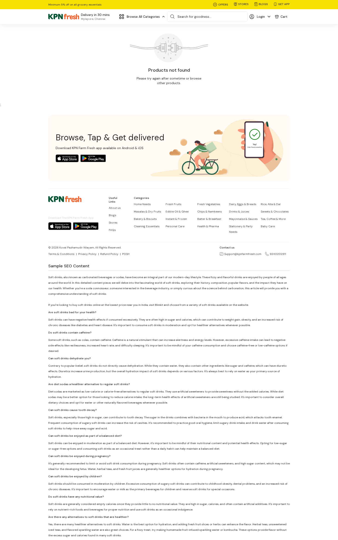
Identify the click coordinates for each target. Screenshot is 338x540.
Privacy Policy (87, 254)
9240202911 (278, 254)
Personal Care (175, 226)
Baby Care (268, 226)
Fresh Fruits (173, 204)
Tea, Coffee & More (273, 219)
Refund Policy (109, 254)
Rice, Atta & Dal (271, 204)
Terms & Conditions (61, 254)
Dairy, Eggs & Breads (242, 204)
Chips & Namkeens (209, 211)
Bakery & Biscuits (145, 219)
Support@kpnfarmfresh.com (242, 254)
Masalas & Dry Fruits (147, 211)
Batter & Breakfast (209, 219)
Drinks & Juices (239, 211)
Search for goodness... (194, 17)
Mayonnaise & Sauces (243, 219)
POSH (125, 254)
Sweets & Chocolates (275, 211)
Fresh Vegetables (208, 204)
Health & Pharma (208, 226)
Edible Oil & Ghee (177, 211)
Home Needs (142, 204)
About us (115, 208)
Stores (113, 222)
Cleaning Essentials (147, 226)
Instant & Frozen (176, 219)
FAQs (112, 230)
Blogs (112, 215)
